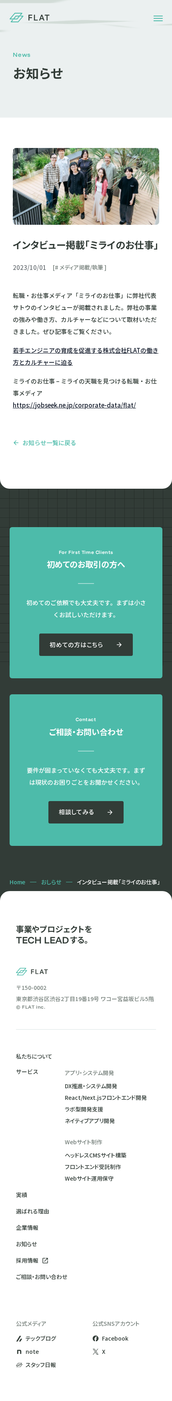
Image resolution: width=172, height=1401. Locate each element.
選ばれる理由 (32, 1211)
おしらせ (51, 882)
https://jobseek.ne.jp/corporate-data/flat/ (74, 405)
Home (17, 882)
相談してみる (76, 811)
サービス (27, 1072)
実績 (21, 1195)
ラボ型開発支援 (84, 1109)
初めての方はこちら (76, 644)
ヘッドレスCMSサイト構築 (95, 1155)
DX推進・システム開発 (91, 1086)
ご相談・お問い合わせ (41, 1277)
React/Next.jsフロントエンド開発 (106, 1097)
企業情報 (27, 1227)
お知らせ (26, 1244)
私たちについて (34, 1056)
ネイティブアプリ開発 (90, 1121)
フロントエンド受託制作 (93, 1167)
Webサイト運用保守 (89, 1178)
